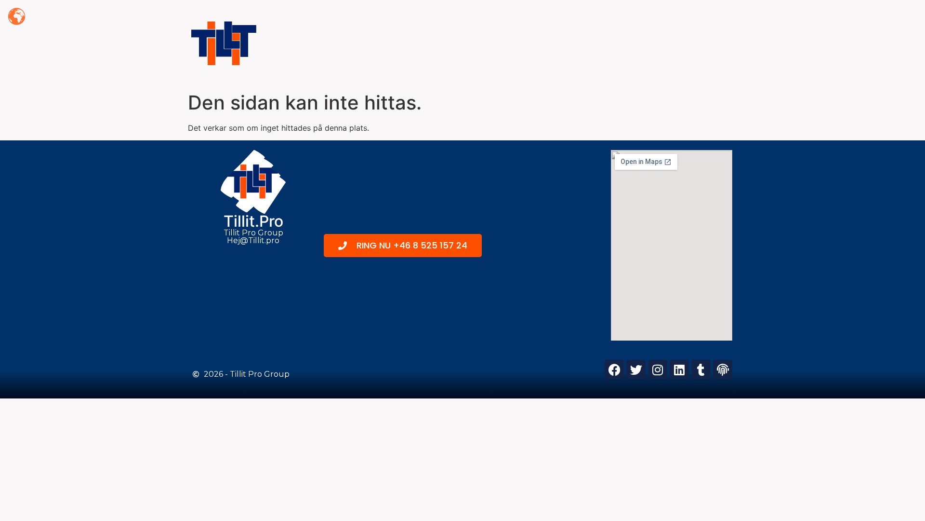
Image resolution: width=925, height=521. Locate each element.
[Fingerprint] (722, 369)
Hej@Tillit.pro (253, 240)
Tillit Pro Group (253, 232)
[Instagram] (657, 369)
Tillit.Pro (253, 221)
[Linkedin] (679, 369)
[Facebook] (614, 369)
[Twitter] (636, 369)
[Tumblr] (701, 369)
